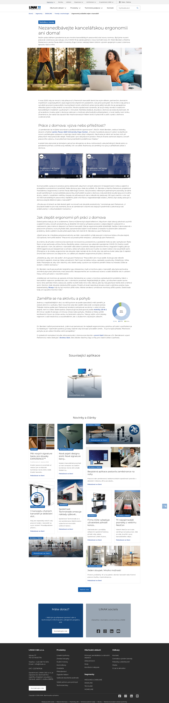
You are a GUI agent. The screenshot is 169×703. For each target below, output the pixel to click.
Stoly (86, 664)
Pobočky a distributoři (121, 662)
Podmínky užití (74, 702)
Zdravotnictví (89, 661)
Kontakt (115, 655)
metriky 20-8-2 (100, 310)
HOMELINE (88, 689)
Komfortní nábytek (91, 667)
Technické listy (62, 685)
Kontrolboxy (61, 665)
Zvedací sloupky (63, 659)
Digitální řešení (62, 675)
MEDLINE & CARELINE (93, 680)
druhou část (65, 338)
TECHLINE (88, 686)
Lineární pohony (63, 655)
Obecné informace (62, 702)
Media (114, 665)
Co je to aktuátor (118, 668)
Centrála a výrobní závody (122, 659)
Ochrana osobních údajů (88, 702)
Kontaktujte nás (60, 631)
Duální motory (62, 662)
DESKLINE (88, 683)
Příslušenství (62, 671)
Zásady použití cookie (48, 702)
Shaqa (51, 287)
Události (68, 2)
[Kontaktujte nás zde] (164, 506)
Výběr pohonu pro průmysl (67, 682)
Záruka (100, 702)
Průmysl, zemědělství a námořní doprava (97, 656)
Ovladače (60, 668)
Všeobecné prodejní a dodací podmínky (115, 702)
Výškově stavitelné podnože (68, 678)
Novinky (60, 2)
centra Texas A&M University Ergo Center (70, 132)
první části (99, 335)
